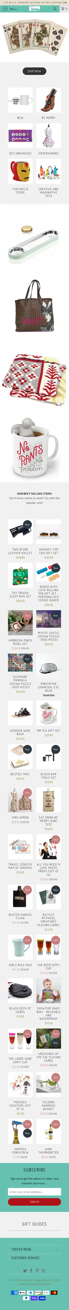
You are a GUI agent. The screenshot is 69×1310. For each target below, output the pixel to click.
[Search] (55, 8)
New (20, 104)
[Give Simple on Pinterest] (37, 1271)
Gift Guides (34, 1224)
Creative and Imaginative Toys (48, 179)
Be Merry (48, 104)
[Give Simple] (34, 8)
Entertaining (48, 139)
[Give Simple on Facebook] (31, 1271)
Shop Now (34, 45)
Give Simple (25, 1279)
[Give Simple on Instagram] (43, 1271)
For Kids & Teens (20, 177)
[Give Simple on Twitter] (25, 1271)
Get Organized (20, 139)
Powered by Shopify (40, 1283)
